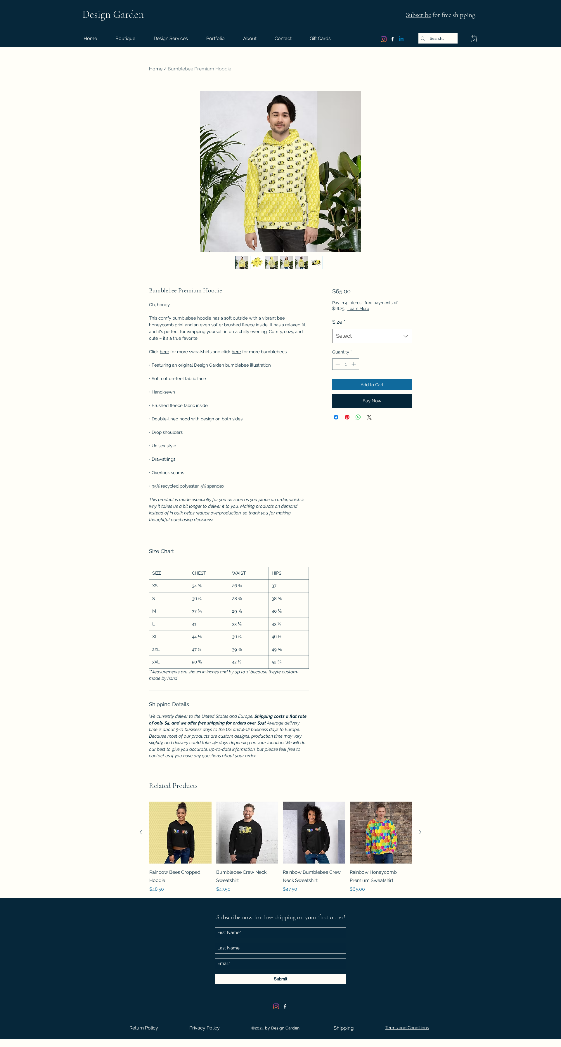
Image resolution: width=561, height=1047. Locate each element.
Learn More (358, 308)
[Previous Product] (140, 832)
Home (155, 69)
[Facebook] (392, 39)
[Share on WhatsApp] (358, 417)
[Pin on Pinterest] (347, 417)
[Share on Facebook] (336, 417)
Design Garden (113, 14)
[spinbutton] (345, 364)
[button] (474, 38)
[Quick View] (180, 833)
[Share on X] (369, 417)
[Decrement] (337, 364)
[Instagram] (384, 39)
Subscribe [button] (418, 15)
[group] (280, 847)
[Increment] (354, 364)
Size (338, 322)
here (164, 351)
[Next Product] (420, 832)
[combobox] (372, 336)
